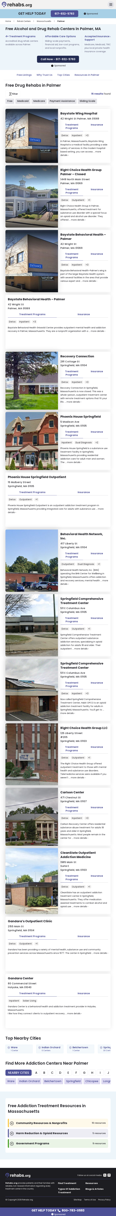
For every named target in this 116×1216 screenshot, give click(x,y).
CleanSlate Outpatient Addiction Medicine (78, 855)
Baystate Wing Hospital (78, 113)
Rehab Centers (24, 21)
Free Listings (24, 75)
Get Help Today (58, 1210)
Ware (10, 1081)
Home (8, 21)
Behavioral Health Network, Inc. (81, 536)
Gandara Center (20, 978)
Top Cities (63, 75)
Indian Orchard (29, 1081)
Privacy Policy (104, 1199)
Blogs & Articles (94, 1188)
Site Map (78, 1199)
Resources (91, 1183)
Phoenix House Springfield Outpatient (37, 477)
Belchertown (52, 1081)
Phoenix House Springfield (80, 416)
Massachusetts (44, 21)
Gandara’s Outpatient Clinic (30, 921)
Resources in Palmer (87, 75)
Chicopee (91, 1081)
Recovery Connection (77, 356)
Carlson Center (72, 792)
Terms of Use (90, 1199)
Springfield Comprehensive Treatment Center (81, 601)
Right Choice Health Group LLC (84, 728)
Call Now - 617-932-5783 (58, 59)
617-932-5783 (64, 13)
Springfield (73, 1081)
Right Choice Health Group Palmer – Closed (81, 172)
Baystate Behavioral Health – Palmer (83, 236)
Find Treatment (67, 1183)
